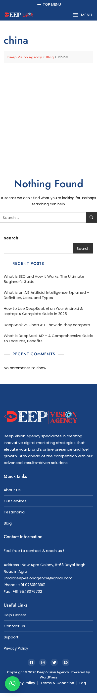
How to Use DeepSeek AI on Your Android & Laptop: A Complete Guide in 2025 (43, 311)
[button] (82, 15)
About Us (12, 489)
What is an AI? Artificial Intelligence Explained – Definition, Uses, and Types (46, 295)
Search (11, 238)
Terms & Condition (57, 682)
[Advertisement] (48, 113)
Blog (8, 523)
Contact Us (14, 626)
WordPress (48, 677)
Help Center (15, 614)
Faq (82, 682)
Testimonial (14, 512)
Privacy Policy (16, 648)
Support (11, 637)
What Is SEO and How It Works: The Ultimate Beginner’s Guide (44, 279)
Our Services (15, 501)
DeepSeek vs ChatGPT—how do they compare (47, 324)
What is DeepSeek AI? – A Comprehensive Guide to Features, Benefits (48, 338)
